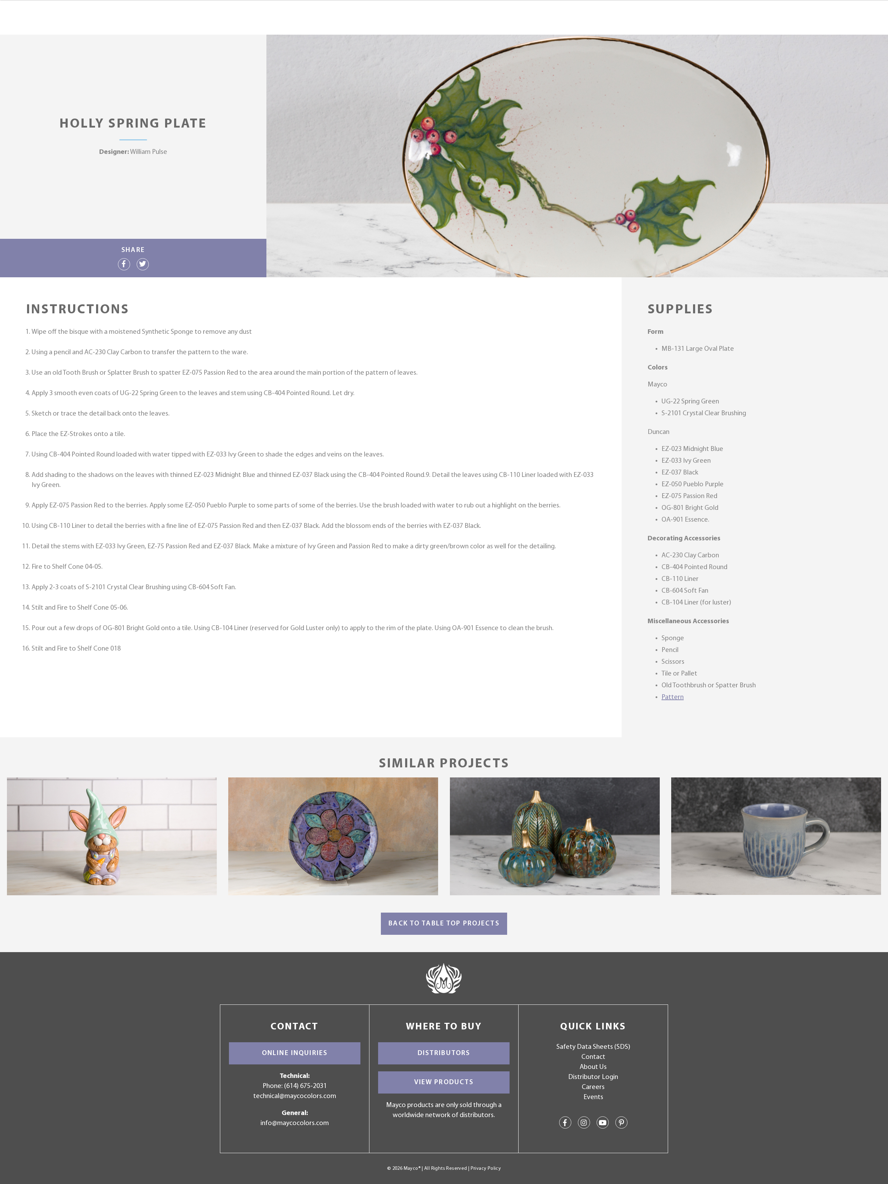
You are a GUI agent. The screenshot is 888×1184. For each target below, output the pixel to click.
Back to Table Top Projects (443, 923)
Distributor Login (593, 1077)
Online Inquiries (294, 1053)
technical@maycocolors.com (294, 1096)
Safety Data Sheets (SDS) (593, 1047)
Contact (593, 1057)
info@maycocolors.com (295, 1123)
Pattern (672, 697)
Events (593, 1097)
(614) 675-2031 (305, 1086)
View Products (444, 1082)
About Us (593, 1067)
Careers (593, 1087)
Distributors (444, 1053)
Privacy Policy (486, 1168)
